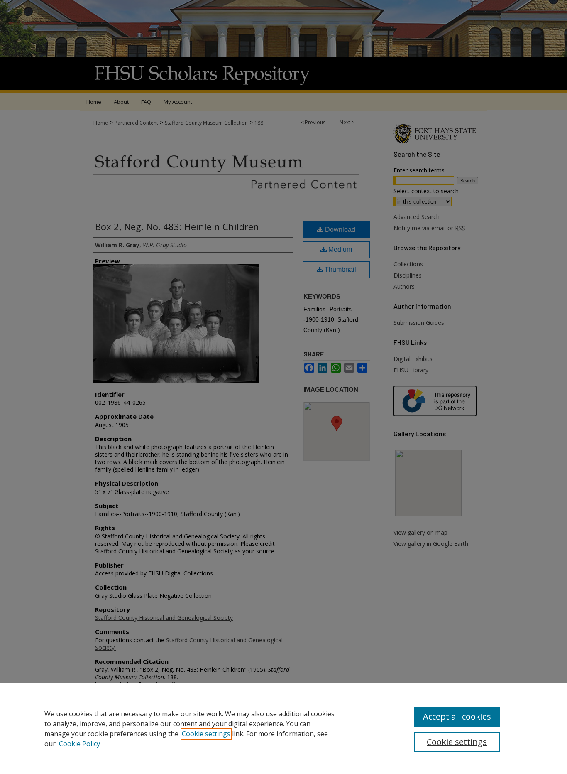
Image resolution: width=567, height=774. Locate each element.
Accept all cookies (457, 716)
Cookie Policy (79, 743)
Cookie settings (206, 733)
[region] (283, 728)
